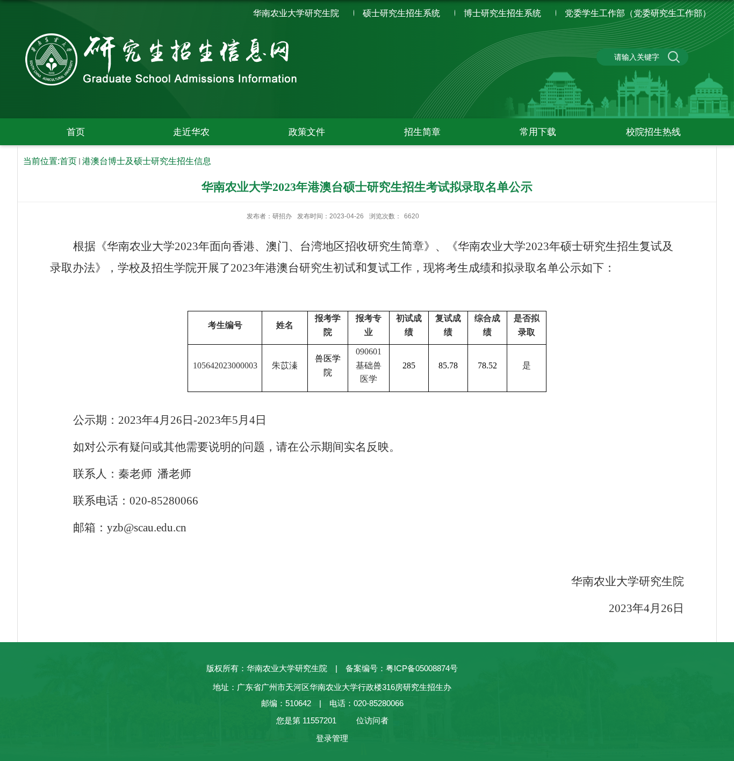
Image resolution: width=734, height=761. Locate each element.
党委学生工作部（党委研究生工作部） (638, 13)
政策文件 (307, 132)
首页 (76, 132)
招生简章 (422, 132)
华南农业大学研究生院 (296, 13)
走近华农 (191, 132)
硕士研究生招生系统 (401, 13)
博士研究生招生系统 (502, 13)
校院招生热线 (653, 132)
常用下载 (538, 132)
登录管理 (332, 738)
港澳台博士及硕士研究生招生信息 (146, 161)
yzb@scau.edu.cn (146, 527)
